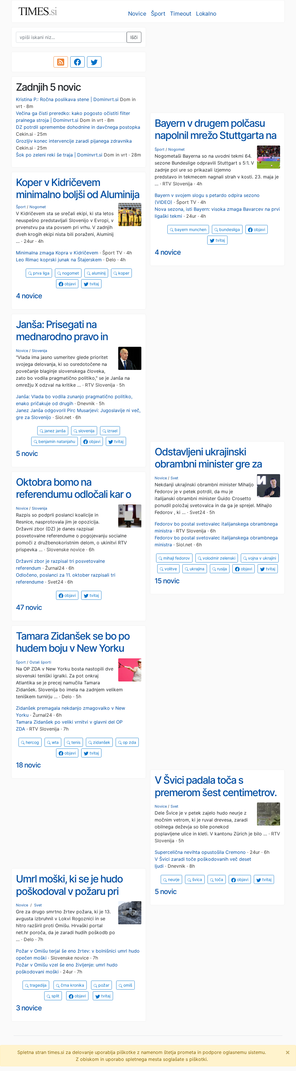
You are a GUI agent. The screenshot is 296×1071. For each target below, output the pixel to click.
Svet (174, 478)
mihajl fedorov (176, 558)
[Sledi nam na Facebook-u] (77, 62)
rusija (221, 568)
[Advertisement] (217, 67)
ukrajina (196, 568)
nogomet (70, 273)
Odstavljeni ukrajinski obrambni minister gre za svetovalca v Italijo (208, 464)
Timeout (180, 13)
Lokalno (206, 13)
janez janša (54, 430)
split (54, 995)
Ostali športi (40, 662)
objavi (259, 229)
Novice (137, 13)
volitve (170, 568)
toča (218, 879)
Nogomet (176, 149)
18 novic (28, 765)
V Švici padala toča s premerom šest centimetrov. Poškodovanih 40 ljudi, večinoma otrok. (216, 798)
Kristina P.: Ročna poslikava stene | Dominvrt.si (67, 99)
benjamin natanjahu (56, 441)
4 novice (168, 252)
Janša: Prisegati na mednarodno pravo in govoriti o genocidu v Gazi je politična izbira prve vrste (76, 342)
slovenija (86, 430)
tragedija (38, 985)
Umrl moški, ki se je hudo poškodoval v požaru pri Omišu (69, 891)
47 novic (29, 607)
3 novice (29, 1008)
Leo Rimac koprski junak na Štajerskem (59, 259)
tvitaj (219, 240)
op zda (129, 742)
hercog (32, 742)
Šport (158, 13)
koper (123, 273)
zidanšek (101, 742)
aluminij (98, 273)
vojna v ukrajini (261, 558)
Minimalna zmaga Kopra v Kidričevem (57, 253)
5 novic (27, 453)
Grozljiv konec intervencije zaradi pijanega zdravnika (74, 141)
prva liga (40, 273)
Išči (134, 37)
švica (196, 879)
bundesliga (229, 229)
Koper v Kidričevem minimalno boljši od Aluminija (77, 188)
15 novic (167, 581)
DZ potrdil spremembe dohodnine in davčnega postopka (78, 127)
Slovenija (39, 351)
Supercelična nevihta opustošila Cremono (200, 852)
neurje (173, 879)
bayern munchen (189, 229)
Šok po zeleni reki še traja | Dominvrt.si (59, 155)
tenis (75, 742)
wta (55, 742)
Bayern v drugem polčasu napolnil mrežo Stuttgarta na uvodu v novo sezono (215, 135)
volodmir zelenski (218, 558)
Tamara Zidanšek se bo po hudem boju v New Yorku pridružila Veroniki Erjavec (73, 648)
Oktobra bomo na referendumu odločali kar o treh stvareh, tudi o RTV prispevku (73, 500)
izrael (111, 430)
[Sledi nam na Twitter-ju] (94, 62)
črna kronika (72, 985)
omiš (127, 985)
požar (103, 985)
